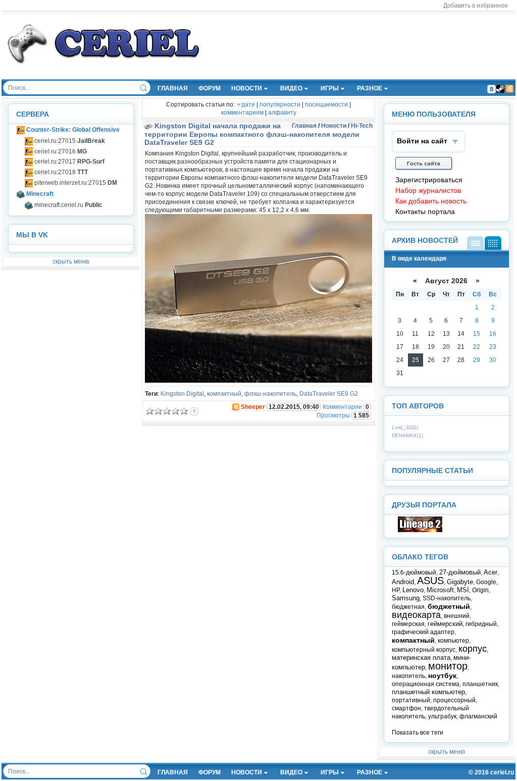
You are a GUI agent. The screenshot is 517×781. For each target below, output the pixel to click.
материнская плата (421, 657)
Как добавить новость (431, 201)
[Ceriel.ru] (420, 530)
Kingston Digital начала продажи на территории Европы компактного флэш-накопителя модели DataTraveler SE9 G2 (251, 134)
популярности (280, 104)
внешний (457, 615)
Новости (333, 125)
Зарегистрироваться (428, 180)
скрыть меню (71, 261)
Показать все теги (417, 732)
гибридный (481, 624)
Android (403, 582)
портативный (411, 700)
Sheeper (253, 406)
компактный (224, 393)
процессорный (454, 700)
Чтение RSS (509, 88)
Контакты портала (425, 212)
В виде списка (475, 243)
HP (395, 590)
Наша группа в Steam (500, 88)
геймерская (408, 624)
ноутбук (442, 675)
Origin (480, 590)
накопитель (408, 676)
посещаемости (326, 104)
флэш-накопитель (270, 393)
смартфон (406, 708)
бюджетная (408, 606)
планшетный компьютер (428, 692)
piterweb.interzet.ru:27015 (75, 182)
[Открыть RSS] (235, 406)
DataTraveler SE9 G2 (328, 393)
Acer (490, 572)
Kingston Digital (182, 393)
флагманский (478, 716)
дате (248, 104)
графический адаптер (423, 632)
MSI (463, 590)
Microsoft (440, 590)
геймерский (445, 624)
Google (486, 582)
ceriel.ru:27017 (69, 161)
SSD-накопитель (447, 598)
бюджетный (449, 606)
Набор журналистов (428, 190)
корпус (472, 649)
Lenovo (413, 590)
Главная (304, 125)
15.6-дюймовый (414, 572)
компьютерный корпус (423, 649)
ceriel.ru (502, 772)
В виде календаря (493, 243)
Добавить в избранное (475, 5)
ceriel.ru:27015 (69, 140)
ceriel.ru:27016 (60, 151)
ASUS (430, 580)
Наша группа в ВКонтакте (491, 88)
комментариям (242, 112)
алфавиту (282, 112)
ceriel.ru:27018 (60, 172)
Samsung (406, 598)
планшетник (480, 684)
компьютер (453, 640)
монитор (448, 665)
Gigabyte (460, 582)
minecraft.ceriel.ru (67, 205)
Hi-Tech (362, 125)
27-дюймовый (460, 572)
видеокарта (416, 615)
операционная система (425, 684)
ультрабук (442, 716)
